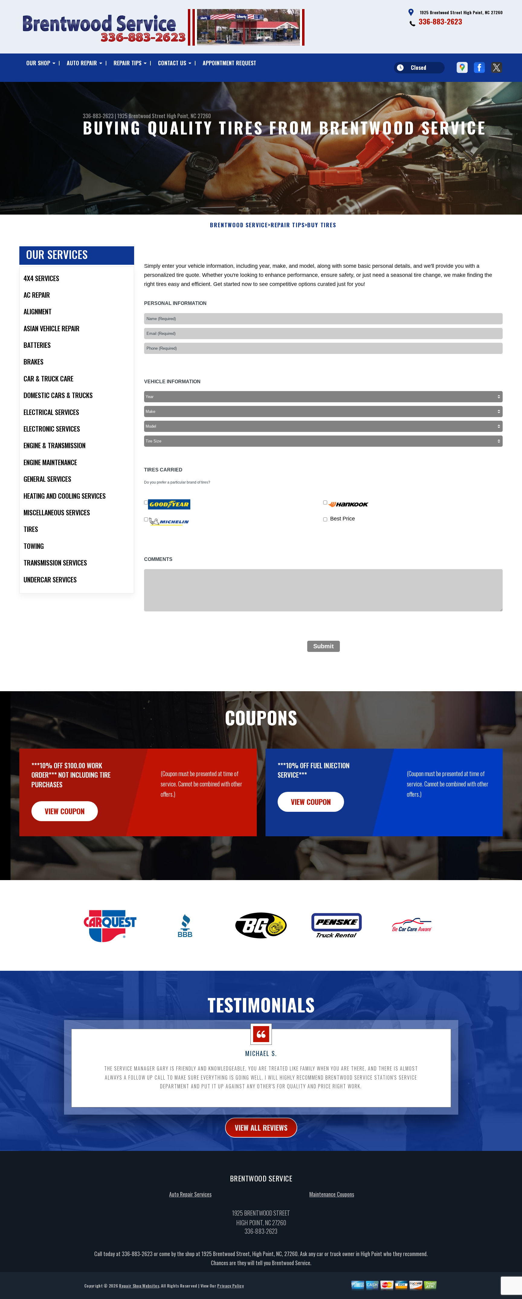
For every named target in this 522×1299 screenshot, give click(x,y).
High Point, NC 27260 (189, 116)
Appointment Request (229, 63)
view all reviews (261, 1127)
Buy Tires (321, 225)
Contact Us (172, 63)
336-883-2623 (440, 21)
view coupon (65, 810)
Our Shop (38, 63)
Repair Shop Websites (139, 1285)
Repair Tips (127, 63)
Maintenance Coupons (331, 1194)
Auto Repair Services (190, 1194)
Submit (323, 646)
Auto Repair (82, 63)
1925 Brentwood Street (141, 116)
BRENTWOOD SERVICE (239, 225)
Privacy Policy (230, 1285)
